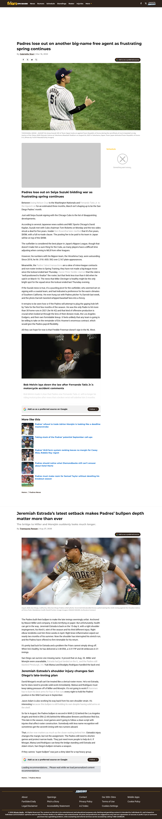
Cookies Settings (110, 806)
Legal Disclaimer (30, 806)
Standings (61, 4)
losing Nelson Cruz (39, 202)
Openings (51, 797)
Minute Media (19, 812)
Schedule (51, 4)
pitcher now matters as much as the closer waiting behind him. (56, 732)
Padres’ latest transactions (49, 265)
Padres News (35, 492)
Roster (71, 4)
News (32, 4)
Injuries (80, 4)
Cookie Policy (134, 801)
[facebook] (141, 3)
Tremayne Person (29, 529)
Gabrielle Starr (27, 54)
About (24, 797)
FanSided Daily (29, 801)
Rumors (40, 4)
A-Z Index (83, 806)
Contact (83, 797)
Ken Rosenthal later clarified (68, 231)
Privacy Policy (85, 801)
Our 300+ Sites (109, 797)
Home (24, 492)
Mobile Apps (133, 797)
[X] (146, 3)
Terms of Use (108, 801)
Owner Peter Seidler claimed (72, 272)
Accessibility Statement (58, 806)
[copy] (36, 59)
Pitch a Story (53, 801)
